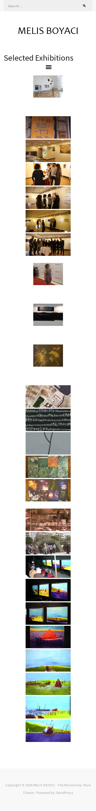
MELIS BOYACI (44, 785)
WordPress (64, 792)
